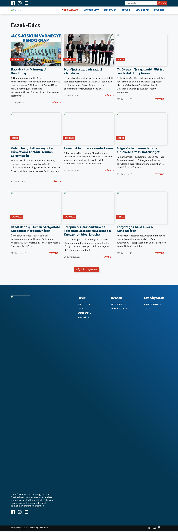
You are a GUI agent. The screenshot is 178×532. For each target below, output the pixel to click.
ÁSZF (147, 308)
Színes (120, 59)
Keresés (162, 3)
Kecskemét (91, 10)
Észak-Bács (70, 10)
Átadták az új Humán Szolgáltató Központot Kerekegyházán (35, 229)
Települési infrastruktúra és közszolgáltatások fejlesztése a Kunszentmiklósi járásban (87, 231)
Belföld (110, 10)
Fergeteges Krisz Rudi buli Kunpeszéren (136, 229)
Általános (16, 59)
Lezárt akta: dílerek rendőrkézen (88, 148)
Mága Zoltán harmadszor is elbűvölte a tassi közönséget (138, 150)
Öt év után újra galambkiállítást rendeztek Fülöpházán (140, 71)
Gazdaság (70, 59)
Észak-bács (118, 308)
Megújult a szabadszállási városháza (83, 71)
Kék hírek (142, 10)
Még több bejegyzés (86, 269)
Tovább (53, 102)
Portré (159, 10)
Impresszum (151, 304)
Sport (125, 10)
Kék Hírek (83, 313)
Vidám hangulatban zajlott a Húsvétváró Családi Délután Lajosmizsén (32, 152)
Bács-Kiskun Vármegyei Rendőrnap (28, 71)
